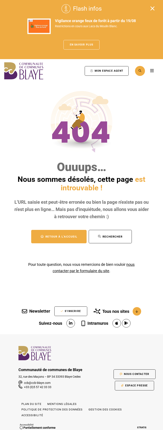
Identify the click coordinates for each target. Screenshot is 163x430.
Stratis (141, 427)
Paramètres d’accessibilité (77, 71)
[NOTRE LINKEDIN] (70, 323)
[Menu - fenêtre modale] (152, 71)
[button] (140, 71)
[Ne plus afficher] (152, 8)
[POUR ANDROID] (126, 323)
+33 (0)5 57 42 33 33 (37, 387)
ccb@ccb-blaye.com (37, 382)
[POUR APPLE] (116, 323)
